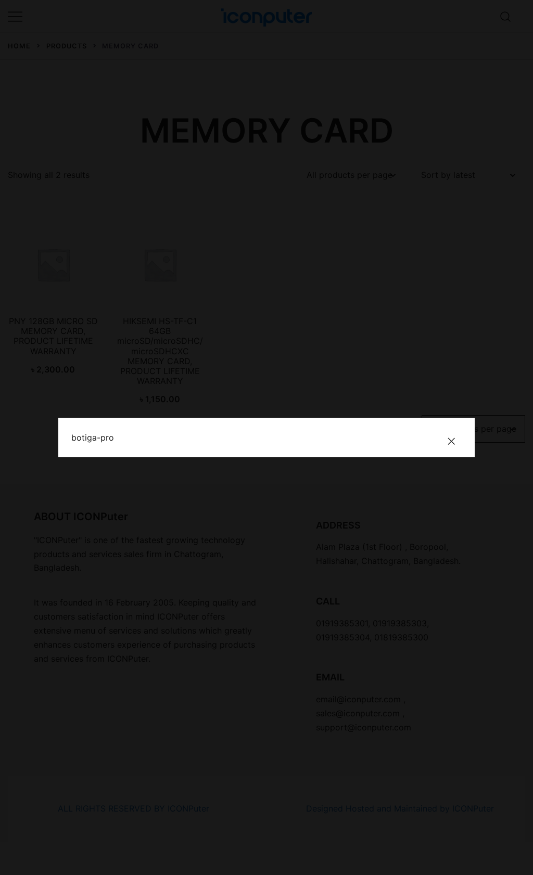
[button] (451, 441)
